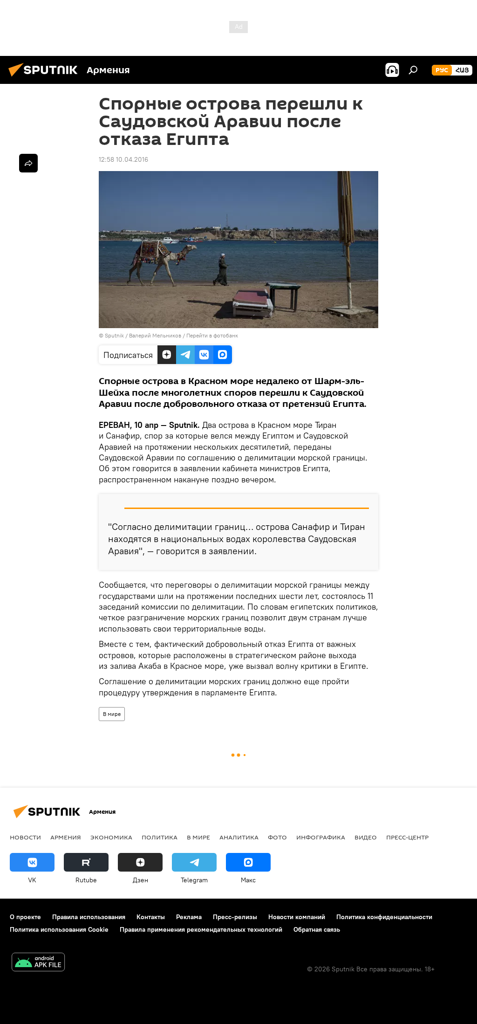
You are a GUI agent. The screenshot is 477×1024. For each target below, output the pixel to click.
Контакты (150, 917)
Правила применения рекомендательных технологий (201, 929)
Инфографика (320, 837)
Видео (365, 837)
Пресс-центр (407, 837)
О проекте (25, 917)
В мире (112, 713)
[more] (28, 163)
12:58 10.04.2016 (123, 159)
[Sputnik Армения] (46, 78)
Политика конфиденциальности (384, 917)
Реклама (189, 917)
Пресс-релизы (235, 917)
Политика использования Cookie (59, 929)
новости (25, 837)
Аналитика (239, 837)
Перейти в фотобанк (212, 335)
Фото (277, 837)
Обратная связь (316, 929)
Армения (65, 837)
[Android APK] (38, 963)
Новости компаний (296, 917)
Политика (159, 837)
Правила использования (88, 917)
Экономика (111, 837)
